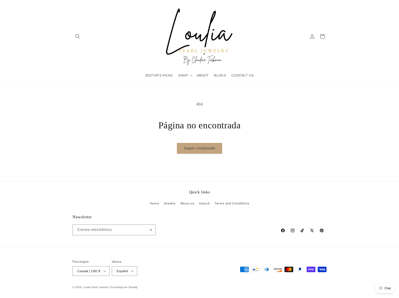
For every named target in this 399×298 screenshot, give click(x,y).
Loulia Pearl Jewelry (96, 287)
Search (204, 203)
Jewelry (170, 203)
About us (187, 203)
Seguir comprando (199, 148)
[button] (78, 36)
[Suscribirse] (150, 229)
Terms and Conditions (232, 203)
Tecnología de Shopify (124, 287)
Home (154, 203)
